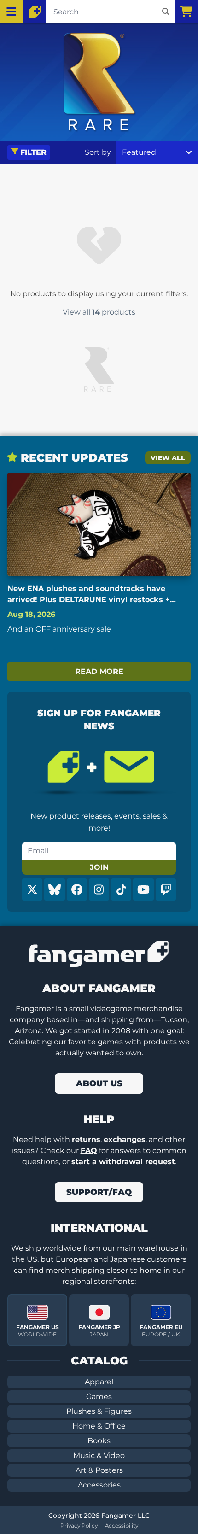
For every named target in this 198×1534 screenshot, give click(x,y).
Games (99, 1396)
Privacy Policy (79, 1525)
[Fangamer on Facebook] (77, 889)
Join (99, 867)
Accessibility (121, 1525)
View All (168, 458)
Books (99, 1440)
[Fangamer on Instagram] (99, 889)
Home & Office (99, 1426)
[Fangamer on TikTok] (121, 889)
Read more (99, 671)
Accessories (99, 1485)
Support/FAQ (99, 1192)
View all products (99, 312)
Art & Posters (99, 1470)
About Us (99, 1083)
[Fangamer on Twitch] (166, 889)
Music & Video (99, 1455)
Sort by (98, 152)
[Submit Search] (166, 11)
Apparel (99, 1381)
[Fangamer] (34, 11)
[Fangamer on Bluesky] (54, 889)
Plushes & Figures (99, 1411)
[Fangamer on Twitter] (32, 889)
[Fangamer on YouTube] (143, 889)
